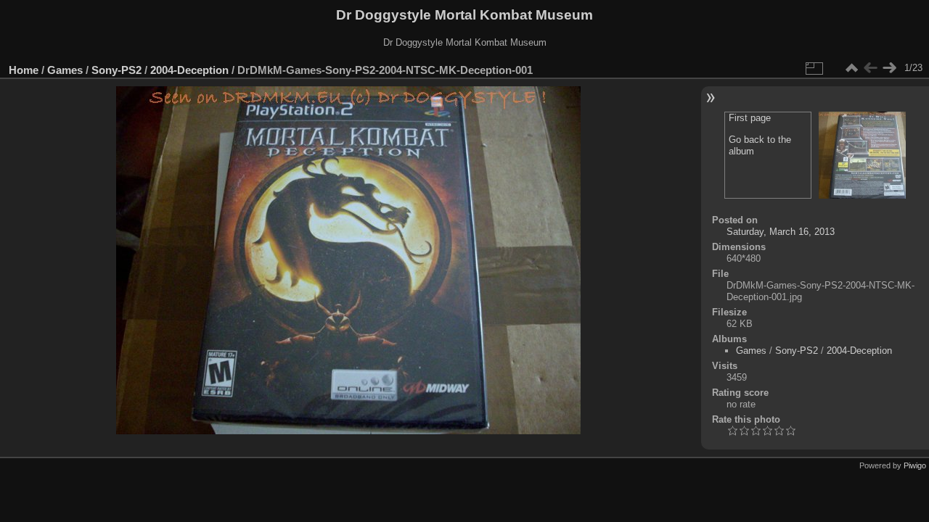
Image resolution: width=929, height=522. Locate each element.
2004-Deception (189, 70)
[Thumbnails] (851, 68)
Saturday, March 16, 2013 (781, 231)
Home (23, 70)
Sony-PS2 (116, 70)
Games (65, 70)
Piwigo (915, 465)
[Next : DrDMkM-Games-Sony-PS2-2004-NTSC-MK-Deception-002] (889, 68)
